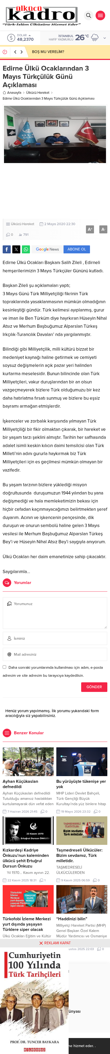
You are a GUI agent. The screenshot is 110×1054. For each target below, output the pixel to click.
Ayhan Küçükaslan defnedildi (20, 784)
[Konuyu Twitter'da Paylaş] (16, 249)
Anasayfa (14, 93)
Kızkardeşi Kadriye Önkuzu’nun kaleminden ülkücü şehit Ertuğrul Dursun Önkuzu (26, 858)
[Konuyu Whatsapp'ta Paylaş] (26, 249)
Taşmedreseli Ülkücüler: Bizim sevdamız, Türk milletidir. (79, 856)
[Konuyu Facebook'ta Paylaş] (7, 249)
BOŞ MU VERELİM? (48, 52)
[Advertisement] (55, 191)
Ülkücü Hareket (37, 93)
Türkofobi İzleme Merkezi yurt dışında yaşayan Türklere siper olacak (27, 924)
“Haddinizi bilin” (71, 919)
